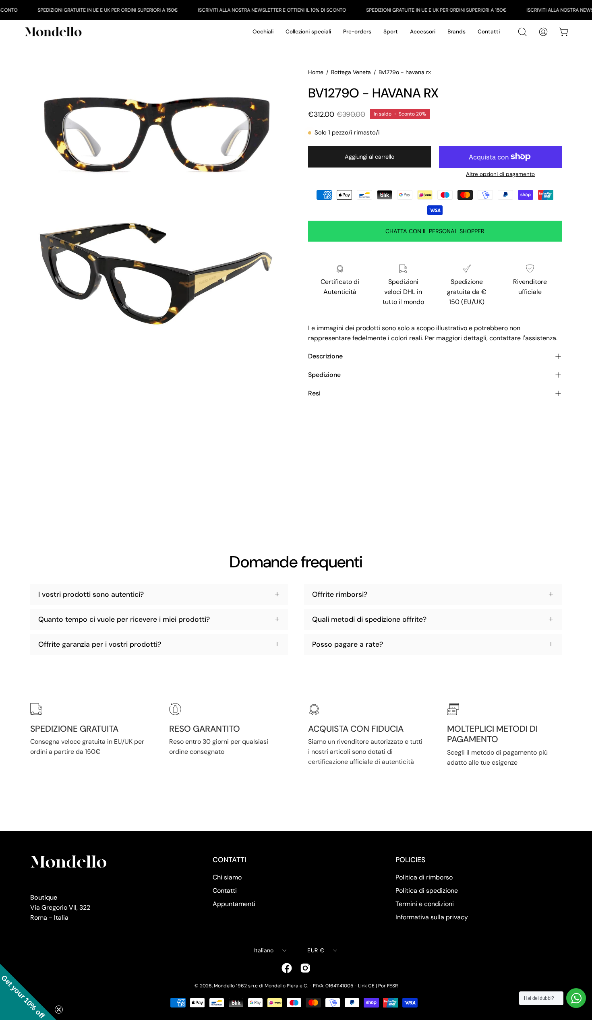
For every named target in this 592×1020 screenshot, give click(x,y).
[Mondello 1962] (54, 32)
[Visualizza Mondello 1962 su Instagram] (305, 968)
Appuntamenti (234, 904)
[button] (28, 992)
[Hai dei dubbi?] (576, 998)
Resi (314, 393)
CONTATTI (229, 859)
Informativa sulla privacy (431, 917)
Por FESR (388, 986)
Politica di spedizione (426, 890)
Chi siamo (227, 877)
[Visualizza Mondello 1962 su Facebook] (287, 968)
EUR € (315, 950)
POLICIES (410, 859)
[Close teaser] (59, 1010)
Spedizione (324, 374)
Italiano (263, 950)
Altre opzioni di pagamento (500, 174)
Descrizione (325, 356)
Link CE (366, 986)
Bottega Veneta (351, 72)
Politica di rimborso (424, 877)
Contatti (225, 890)
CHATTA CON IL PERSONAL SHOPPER (434, 231)
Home (315, 72)
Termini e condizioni (424, 904)
